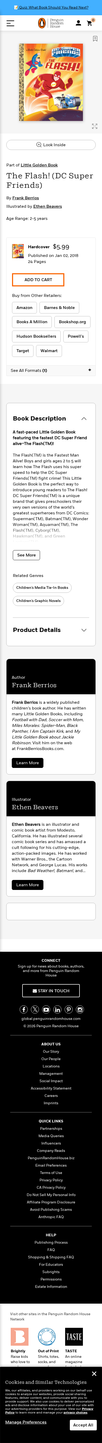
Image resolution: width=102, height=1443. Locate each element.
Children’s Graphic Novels (38, 600)
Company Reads (51, 1150)
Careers (51, 1095)
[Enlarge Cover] (94, 126)
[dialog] (51, 1405)
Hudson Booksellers (36, 336)
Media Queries (51, 1135)
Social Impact (51, 1081)
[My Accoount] (78, 23)
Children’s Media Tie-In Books (42, 587)
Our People (51, 1058)
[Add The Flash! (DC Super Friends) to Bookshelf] (95, 39)
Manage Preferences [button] (26, 1422)
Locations (51, 1066)
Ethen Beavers (47, 206)
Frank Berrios (25, 198)
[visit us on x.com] (35, 1009)
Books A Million (31, 322)
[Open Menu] (10, 23)
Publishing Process (51, 1242)
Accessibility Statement (51, 1088)
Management (51, 1073)
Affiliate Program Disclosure (51, 1202)
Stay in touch (53, 991)
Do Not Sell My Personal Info (51, 1194)
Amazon (24, 308)
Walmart (49, 351)
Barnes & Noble (59, 308)
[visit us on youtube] (46, 1009)
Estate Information (51, 1286)
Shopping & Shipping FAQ (51, 1257)
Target (22, 351)
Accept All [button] (83, 1425)
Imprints (51, 1103)
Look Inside (54, 145)
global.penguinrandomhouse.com (51, 1018)
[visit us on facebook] (24, 1009)
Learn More (29, 764)
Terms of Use (51, 1172)
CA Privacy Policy (51, 1187)
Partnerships (51, 1128)
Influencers (51, 1143)
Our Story (51, 1051)
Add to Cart (38, 280)
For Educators (51, 1264)
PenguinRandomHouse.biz (51, 1158)
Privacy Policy (51, 1180)
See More (26, 555)
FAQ (51, 1249)
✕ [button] (94, 1374)
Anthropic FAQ (51, 1216)
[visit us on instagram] (80, 1009)
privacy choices (75, 1412)
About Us (51, 1044)
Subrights (51, 1271)
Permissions (51, 1279)
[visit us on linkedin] (57, 1009)
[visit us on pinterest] (69, 1009)
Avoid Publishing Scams (51, 1209)
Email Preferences (51, 1165)
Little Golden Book (39, 165)
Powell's (76, 336)
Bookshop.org (72, 322)
